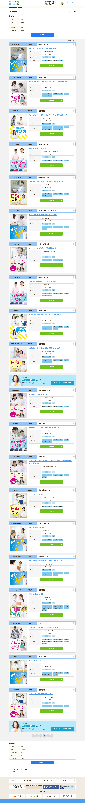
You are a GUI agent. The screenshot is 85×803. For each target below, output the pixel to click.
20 (48, 735)
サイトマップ (63, 780)
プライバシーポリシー (48, 780)
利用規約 (29, 780)
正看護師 (13, 771)
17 (36, 735)
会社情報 (12, 780)
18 (40, 735)
